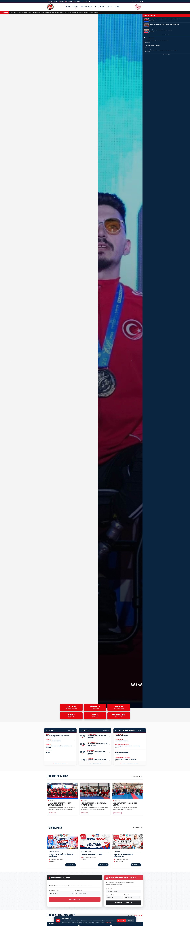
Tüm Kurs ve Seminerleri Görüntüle (130, 763)
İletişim (117, 7)
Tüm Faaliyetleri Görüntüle (95, 763)
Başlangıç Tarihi (110, 894)
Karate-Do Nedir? (53, 1)
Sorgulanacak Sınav (53, 890)
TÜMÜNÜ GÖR (71, 730)
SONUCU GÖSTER (74, 899)
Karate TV (109, 7)
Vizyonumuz (69, 1)
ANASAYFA (67, 7)
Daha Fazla (70, 865)
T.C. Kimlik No (78, 890)
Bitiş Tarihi (126, 894)
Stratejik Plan (86, 1)
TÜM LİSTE (137, 915)
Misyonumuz (77, 1)
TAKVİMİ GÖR (136, 827)
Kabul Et (122, 920)
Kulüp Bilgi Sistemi (86, 7)
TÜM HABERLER (166, 34)
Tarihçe (62, 1)
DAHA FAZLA (70, 699)
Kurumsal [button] (75, 7)
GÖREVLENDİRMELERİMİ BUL (123, 902)
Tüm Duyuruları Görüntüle (60, 763)
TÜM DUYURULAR (166, 54)
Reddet (130, 920)
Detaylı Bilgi (108, 922)
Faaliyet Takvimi (99, 7)
